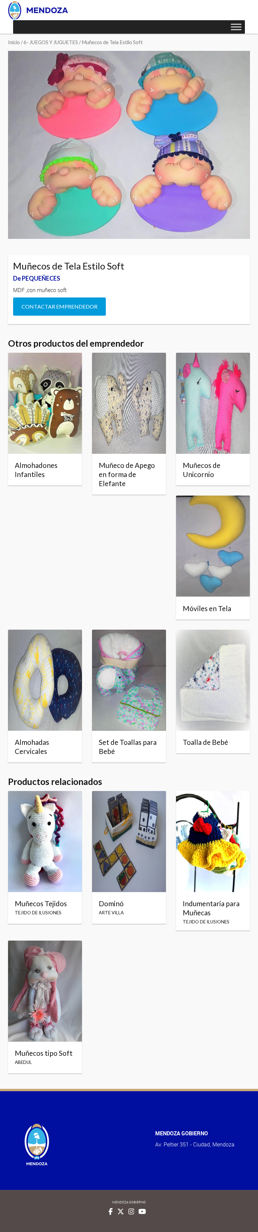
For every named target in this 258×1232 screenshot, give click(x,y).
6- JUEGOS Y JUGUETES (51, 42)
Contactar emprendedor (59, 306)
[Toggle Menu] (236, 27)
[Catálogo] (38, 10)
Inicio (14, 42)
